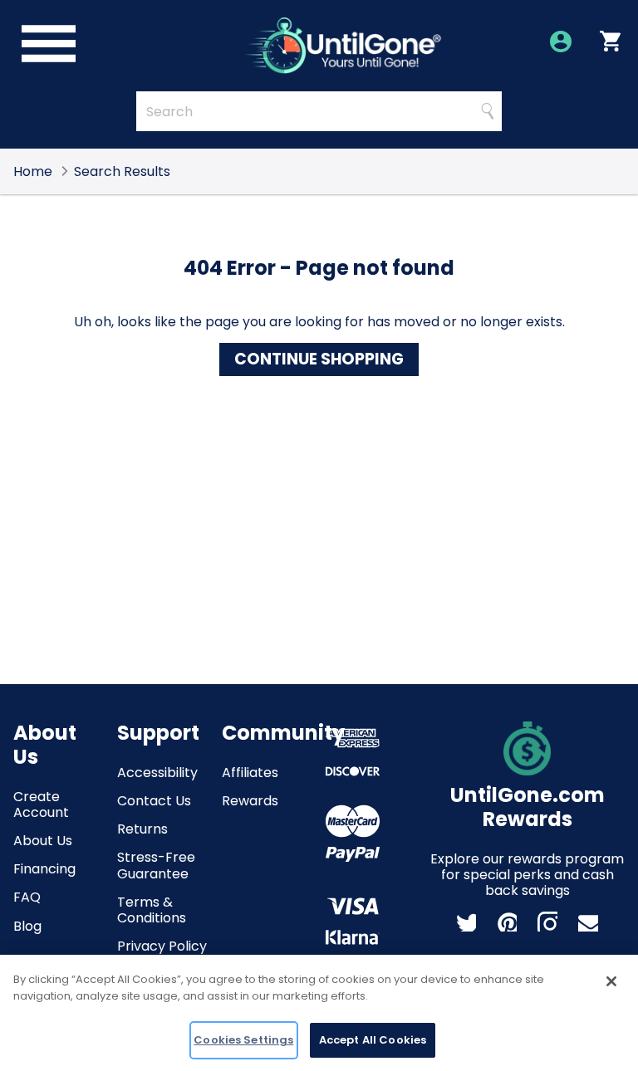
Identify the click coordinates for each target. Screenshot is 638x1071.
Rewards (250, 800)
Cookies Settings (243, 1040)
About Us (42, 840)
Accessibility (157, 772)
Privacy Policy (162, 946)
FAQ (27, 897)
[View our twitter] (466, 922)
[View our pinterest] (507, 922)
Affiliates (250, 772)
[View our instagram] (547, 922)
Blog (27, 926)
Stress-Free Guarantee (156, 865)
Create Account (41, 804)
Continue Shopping (319, 359)
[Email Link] (588, 922)
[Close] (611, 981)
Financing (44, 868)
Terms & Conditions (151, 909)
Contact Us (154, 800)
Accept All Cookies (372, 1040)
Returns (142, 829)
